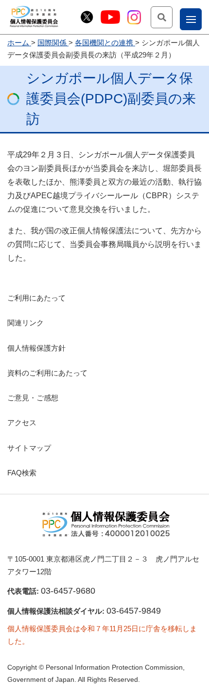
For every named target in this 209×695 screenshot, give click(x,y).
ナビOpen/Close (201, 19)
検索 (172, 16)
